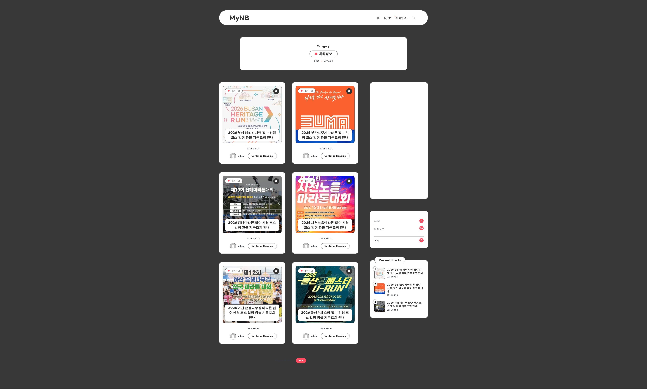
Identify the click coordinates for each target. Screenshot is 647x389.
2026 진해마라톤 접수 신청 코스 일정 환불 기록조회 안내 (252, 225)
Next (301, 360)
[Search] (414, 18)
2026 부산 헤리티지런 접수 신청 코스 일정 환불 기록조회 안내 (252, 135)
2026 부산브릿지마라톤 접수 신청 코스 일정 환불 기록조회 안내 (325, 135)
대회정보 (401, 18)
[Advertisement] (399, 141)
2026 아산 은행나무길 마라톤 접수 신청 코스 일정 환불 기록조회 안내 (252, 312)
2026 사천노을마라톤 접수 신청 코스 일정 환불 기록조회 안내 (325, 225)
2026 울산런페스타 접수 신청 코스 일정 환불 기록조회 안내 (325, 314)
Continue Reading (262, 156)
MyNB (387, 18)
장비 (376, 240)
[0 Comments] (276, 91)
